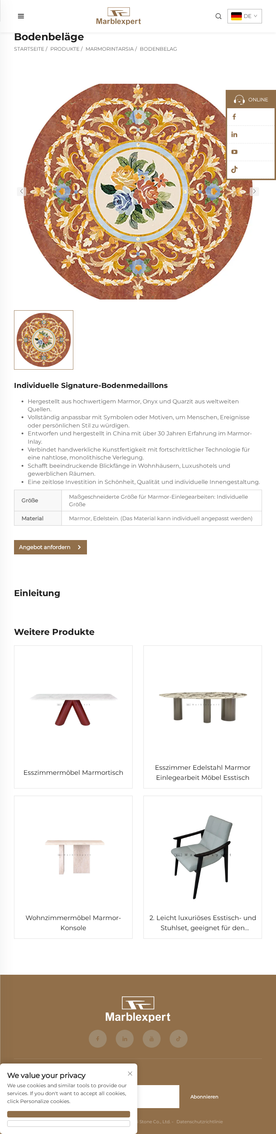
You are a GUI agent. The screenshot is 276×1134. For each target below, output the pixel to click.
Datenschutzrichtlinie (199, 1121)
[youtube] (152, 1039)
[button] (21, 191)
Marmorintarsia (110, 49)
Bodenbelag (158, 49)
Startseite (29, 49)
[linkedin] (125, 1039)
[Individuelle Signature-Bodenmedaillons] (138, 191)
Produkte (64, 49)
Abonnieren (204, 1096)
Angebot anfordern (44, 547)
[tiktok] (179, 1039)
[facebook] (98, 1039)
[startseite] (118, 15)
